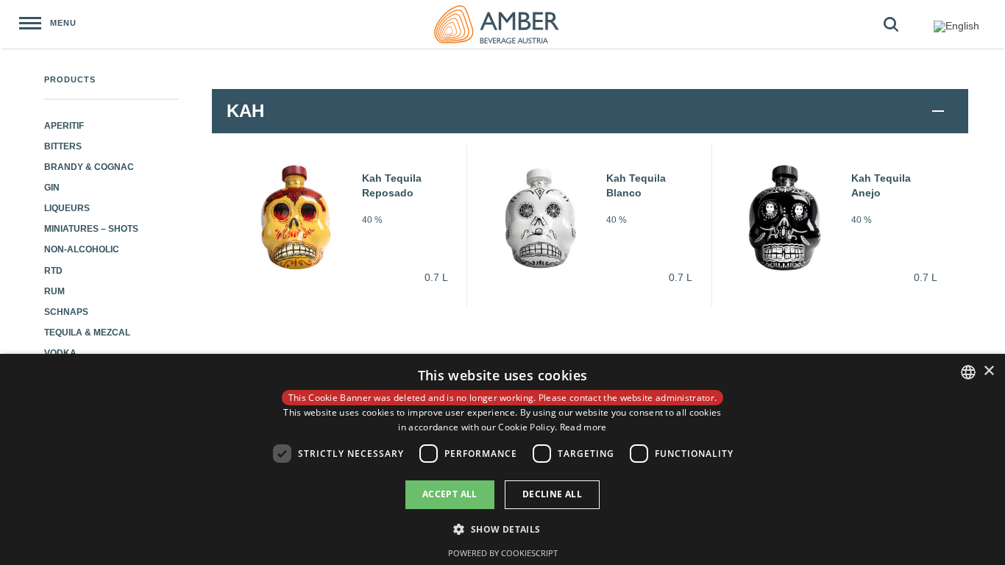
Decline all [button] (552, 494)
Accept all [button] (449, 494)
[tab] (590, 111)
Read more (583, 427)
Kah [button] (245, 111)
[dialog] (502, 459)
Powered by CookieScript (503, 552)
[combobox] (968, 372)
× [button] (988, 371)
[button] (502, 528)
